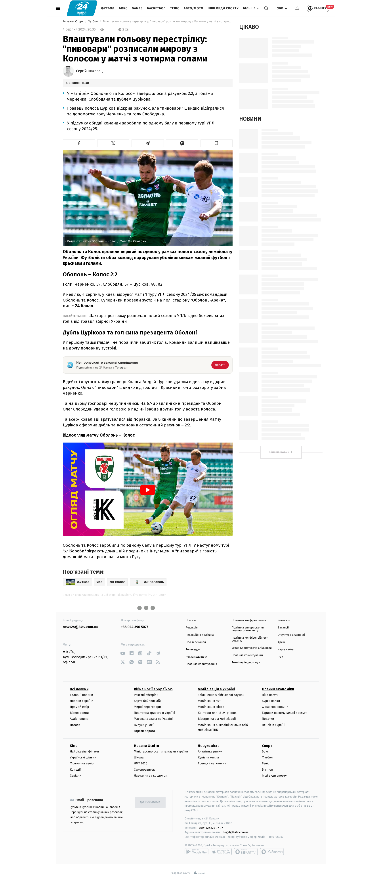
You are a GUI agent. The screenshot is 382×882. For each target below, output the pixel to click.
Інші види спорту (223, 8)
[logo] (82, 8)
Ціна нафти (270, 695)
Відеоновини (79, 713)
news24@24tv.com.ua (80, 627)
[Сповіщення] (297, 8)
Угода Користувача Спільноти (252, 648)
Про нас (191, 620)
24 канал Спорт (73, 21)
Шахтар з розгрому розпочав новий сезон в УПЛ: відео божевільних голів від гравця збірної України (143, 318)
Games (137, 8)
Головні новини (81, 695)
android (196, 851)
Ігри (280, 656)
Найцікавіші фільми (84, 751)
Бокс (123, 8)
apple (221, 851)
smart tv (246, 851)
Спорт (267, 746)
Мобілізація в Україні (216, 689)
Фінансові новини (275, 707)
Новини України (81, 701)
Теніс (174, 8)
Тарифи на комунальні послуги (285, 713)
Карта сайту (286, 649)
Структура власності (291, 635)
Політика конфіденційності (250, 620)
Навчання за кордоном (151, 775)
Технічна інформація (246, 662)
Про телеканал (196, 642)
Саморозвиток (144, 769)
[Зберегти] (217, 143)
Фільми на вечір (82, 763)
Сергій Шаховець (90, 71)
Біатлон (267, 769)
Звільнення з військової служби (221, 695)
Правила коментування (248, 655)
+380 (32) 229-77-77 (210, 827)
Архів (281, 642)
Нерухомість (209, 746)
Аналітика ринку (210, 751)
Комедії (75, 769)
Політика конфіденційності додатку (250, 639)
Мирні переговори (147, 707)
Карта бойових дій (147, 701)
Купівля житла (208, 757)
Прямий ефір (79, 707)
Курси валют (271, 701)
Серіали (75, 775)
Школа (139, 757)
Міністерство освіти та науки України (161, 751)
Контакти (284, 620)
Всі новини (79, 689)
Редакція (192, 627)
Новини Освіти (146, 746)
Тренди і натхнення (212, 763)
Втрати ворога (144, 731)
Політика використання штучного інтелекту (248, 629)
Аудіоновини (79, 719)
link (122, 653)
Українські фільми (83, 757)
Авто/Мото (193, 8)
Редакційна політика (200, 635)
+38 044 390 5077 (134, 627)
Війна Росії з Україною (153, 689)
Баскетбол (156, 8)
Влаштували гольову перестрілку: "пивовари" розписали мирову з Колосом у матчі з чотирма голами (167, 21)
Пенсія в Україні (273, 725)
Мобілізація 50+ (209, 701)
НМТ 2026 (140, 763)
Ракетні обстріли (146, 695)
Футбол (108, 8)
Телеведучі (193, 649)
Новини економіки (278, 689)
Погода (75, 725)
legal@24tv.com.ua (235, 832)
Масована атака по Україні (153, 719)
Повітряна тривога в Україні (154, 713)
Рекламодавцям (196, 656)
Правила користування (201, 664)
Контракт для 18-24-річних (217, 713)
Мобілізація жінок (211, 707)
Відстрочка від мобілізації (217, 719)
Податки (268, 719)
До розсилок (150, 802)
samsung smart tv (272, 851)
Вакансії (283, 627)
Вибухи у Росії (144, 725)
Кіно (74, 746)
